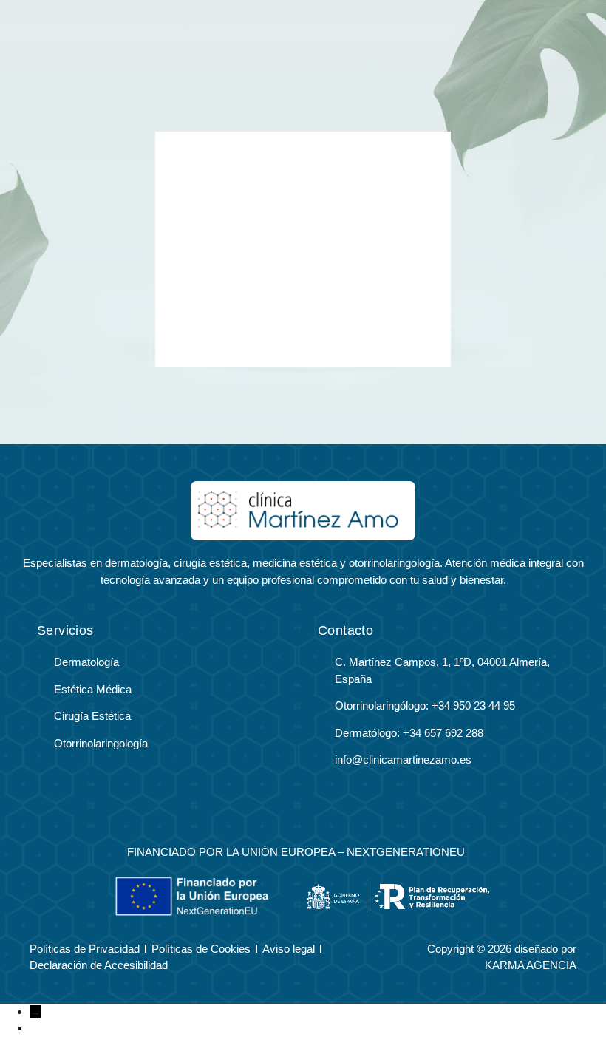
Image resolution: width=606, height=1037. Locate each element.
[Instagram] (320, 813)
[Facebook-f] (286, 813)
